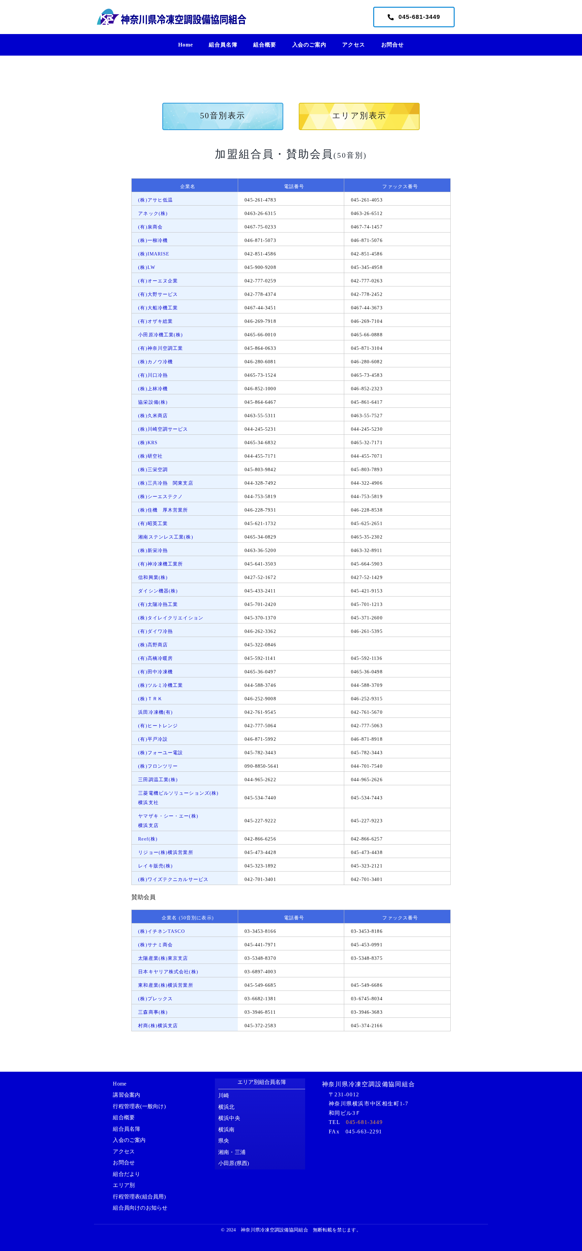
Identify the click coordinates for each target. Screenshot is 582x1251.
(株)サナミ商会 (155, 944)
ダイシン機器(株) (158, 590)
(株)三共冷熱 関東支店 (165, 483)
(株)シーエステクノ (160, 496)
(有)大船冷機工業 (158, 307)
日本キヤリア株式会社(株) (168, 971)
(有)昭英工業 (153, 523)
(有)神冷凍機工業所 (160, 564)
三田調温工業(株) (158, 779)
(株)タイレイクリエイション (170, 617)
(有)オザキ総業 (155, 321)
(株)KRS (148, 442)
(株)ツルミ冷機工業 (160, 685)
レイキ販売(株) (155, 865)
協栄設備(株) (153, 402)
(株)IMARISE (153, 253)
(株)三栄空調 (153, 469)
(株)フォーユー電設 (160, 752)
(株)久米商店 (153, 415)
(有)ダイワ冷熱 (155, 631)
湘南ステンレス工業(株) (165, 537)
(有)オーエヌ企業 (158, 280)
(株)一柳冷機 (153, 240)
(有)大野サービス (158, 294)
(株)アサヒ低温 (155, 200)
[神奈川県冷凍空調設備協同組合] (171, 10)
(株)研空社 (150, 456)
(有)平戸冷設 (153, 739)
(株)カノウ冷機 (155, 361)
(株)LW (146, 267)
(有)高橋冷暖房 (155, 658)
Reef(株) (148, 839)
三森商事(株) (153, 1012)
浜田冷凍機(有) (155, 712)
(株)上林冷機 (153, 388)
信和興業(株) (153, 577)
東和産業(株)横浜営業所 (165, 985)
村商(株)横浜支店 (158, 1025)
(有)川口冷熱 (153, 375)
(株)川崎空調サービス (163, 429)
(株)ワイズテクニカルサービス (173, 879)
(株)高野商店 (153, 644)
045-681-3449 (364, 1122)
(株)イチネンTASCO (161, 931)
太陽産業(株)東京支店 (163, 958)
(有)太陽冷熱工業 (158, 604)
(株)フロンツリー (158, 766)
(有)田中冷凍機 (155, 671)
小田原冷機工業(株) (160, 334)
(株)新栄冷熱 (153, 550)
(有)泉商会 (150, 227)
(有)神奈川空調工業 (160, 348)
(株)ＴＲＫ (150, 698)
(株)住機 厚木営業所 (163, 510)
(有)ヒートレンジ (158, 725)
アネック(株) (153, 213)
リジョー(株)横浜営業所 (165, 852)
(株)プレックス (155, 998)
